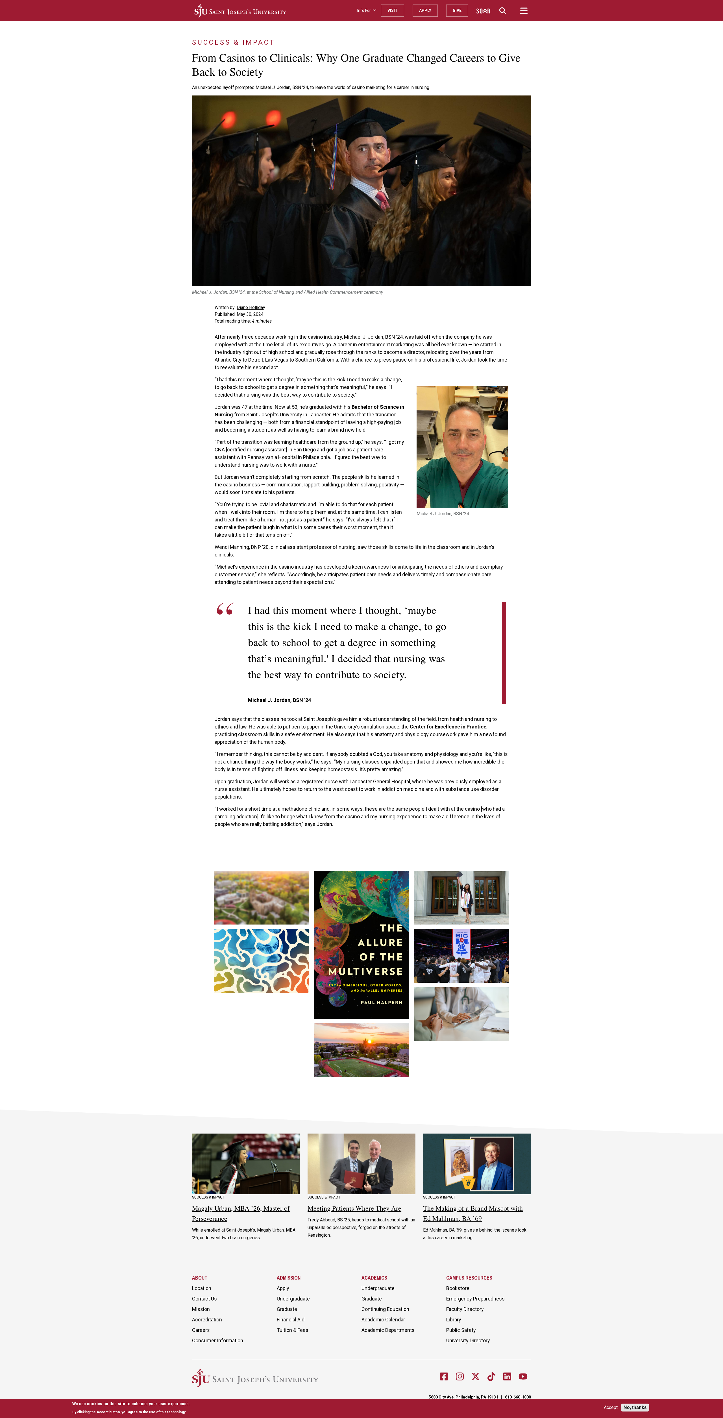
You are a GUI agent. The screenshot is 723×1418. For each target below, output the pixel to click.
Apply (425, 10)
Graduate (287, 1309)
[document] (131, 1407)
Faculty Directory (465, 1309)
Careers (201, 1330)
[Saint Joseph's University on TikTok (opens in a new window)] (491, 1376)
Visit (392, 10)
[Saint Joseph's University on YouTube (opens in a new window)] (523, 1376)
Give (457, 10)
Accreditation (207, 1320)
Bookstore (457, 1288)
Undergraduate (293, 1299)
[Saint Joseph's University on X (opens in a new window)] (476, 1376)
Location (201, 1288)
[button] (502, 10)
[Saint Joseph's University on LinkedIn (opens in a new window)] (507, 1376)
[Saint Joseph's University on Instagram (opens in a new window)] (460, 1376)
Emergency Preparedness (475, 1299)
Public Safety (461, 1330)
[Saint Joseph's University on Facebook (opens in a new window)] (444, 1376)
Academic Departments (388, 1330)
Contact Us (204, 1299)
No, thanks (635, 1407)
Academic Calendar (383, 1320)
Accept (611, 1407)
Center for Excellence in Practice (448, 727)
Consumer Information (217, 1340)
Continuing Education (385, 1309)
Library (453, 1320)
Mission (201, 1309)
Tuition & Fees (292, 1330)
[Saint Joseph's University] (273, 11)
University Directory (468, 1340)
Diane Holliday (251, 307)
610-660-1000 (518, 1397)
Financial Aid (290, 1320)
